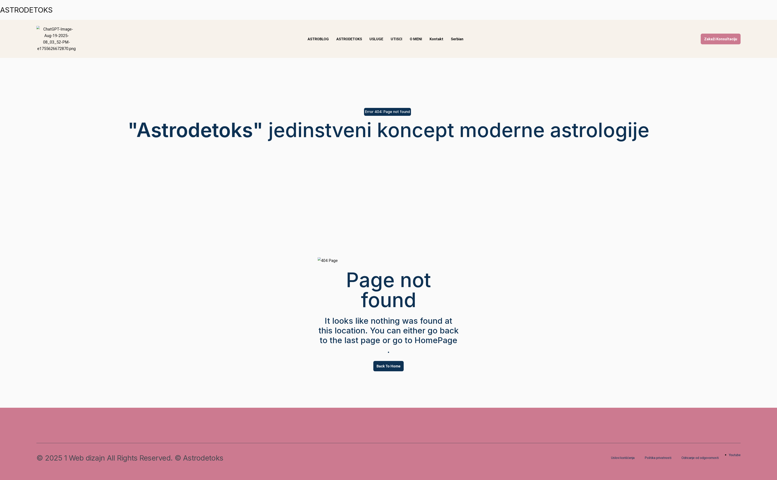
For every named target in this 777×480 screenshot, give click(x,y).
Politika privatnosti (658, 458)
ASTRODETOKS (26, 9)
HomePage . (422, 345)
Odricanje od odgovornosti (700, 458)
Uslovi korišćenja (623, 458)
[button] (721, 39)
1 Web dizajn (84, 457)
